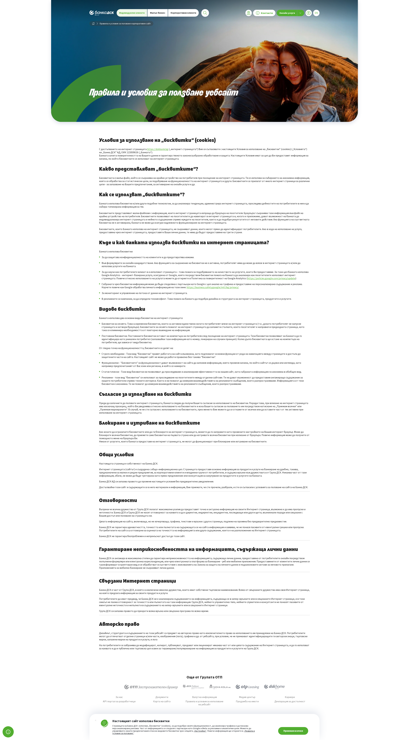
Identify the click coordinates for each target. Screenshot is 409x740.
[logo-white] (101, 13)
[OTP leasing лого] (247, 687)
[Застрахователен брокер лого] (151, 687)
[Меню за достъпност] (308, 13)
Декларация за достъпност (289, 701)
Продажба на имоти (247, 701)
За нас (119, 697)
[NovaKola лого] (220, 687)
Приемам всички (293, 730)
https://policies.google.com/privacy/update (271, 278)
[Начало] (93, 23)
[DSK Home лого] (274, 687)
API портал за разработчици (119, 701)
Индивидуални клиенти (132, 12)
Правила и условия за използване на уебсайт (204, 703)
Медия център (247, 697)
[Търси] (205, 13)
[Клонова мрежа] (248, 13)
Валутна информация (204, 697)
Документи (161, 697)
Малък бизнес (157, 12)
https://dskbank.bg (157, 149)
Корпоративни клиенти (183, 12)
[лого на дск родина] (193, 687)
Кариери (290, 697)
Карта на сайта (161, 701)
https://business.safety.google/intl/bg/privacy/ (213, 287)
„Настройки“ (200, 731)
